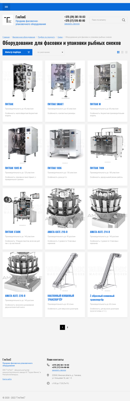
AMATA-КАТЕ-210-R (58, 232)
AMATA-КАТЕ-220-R (15, 296)
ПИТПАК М (95, 104)
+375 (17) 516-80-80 (74, 20)
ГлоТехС (7, 359)
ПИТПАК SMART (56, 104)
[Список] (122, 52)
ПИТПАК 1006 (55, 168)
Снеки (60, 37)
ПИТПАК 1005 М (13, 168)
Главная (6, 37)
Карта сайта (7, 379)
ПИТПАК (9, 104)
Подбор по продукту (46, 37)
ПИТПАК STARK (13, 232)
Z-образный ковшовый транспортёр (102, 297)
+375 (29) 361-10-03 (74, 17)
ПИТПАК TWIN (97, 168)
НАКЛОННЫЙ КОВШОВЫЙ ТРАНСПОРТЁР (61, 297)
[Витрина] (118, 52)
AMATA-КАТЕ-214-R (100, 232)
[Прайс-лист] (126, 52)
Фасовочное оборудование (23, 37)
